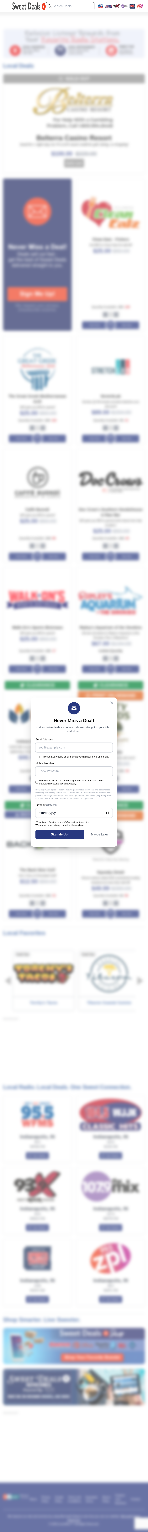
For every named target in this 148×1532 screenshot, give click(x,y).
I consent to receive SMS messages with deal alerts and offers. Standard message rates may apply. (71, 782)
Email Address (44, 739)
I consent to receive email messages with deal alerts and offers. (76, 756)
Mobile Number (44, 763)
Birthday (46, 804)
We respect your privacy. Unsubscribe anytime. (59, 825)
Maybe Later (99, 834)
